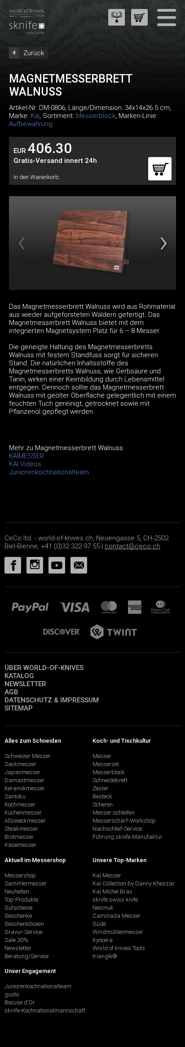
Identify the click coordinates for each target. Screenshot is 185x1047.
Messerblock (95, 116)
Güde (99, 923)
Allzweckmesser (25, 820)
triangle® (104, 956)
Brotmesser (19, 836)
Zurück (33, 53)
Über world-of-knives (44, 668)
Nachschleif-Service (117, 828)
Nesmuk (103, 907)
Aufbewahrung (31, 124)
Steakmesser (21, 828)
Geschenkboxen (24, 923)
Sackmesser (20, 764)
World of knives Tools (118, 948)
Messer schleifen (113, 812)
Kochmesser (19, 804)
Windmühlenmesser (117, 932)
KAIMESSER (26, 456)
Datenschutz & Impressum (51, 700)
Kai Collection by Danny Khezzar (133, 883)
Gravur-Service (23, 932)
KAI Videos (25, 464)
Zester (100, 788)
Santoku (15, 796)
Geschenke (18, 915)
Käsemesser (20, 844)
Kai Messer (106, 875)
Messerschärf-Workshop (124, 820)
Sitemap (18, 708)
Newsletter (25, 684)
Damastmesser (24, 780)
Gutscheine (18, 907)
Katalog (19, 676)
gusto (11, 994)
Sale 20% (16, 940)
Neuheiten (16, 891)
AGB (11, 692)
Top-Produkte (21, 899)
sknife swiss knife (115, 899)
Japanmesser (22, 772)
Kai (35, 116)
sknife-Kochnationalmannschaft (44, 1010)
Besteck (102, 796)
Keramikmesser (24, 788)
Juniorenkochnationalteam (49, 472)
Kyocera (102, 940)
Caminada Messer (116, 915)
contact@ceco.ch (132, 546)
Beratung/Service (26, 956)
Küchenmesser (23, 812)
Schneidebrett (110, 780)
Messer (101, 756)
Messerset (105, 764)
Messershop (20, 875)
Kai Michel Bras (112, 891)
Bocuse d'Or (19, 1002)
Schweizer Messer (27, 756)
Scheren (102, 804)
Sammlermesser (25, 883)
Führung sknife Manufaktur (127, 836)
